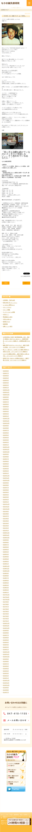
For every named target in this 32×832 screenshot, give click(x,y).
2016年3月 (6, 644)
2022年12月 (6, 475)
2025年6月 (6, 404)
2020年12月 (6, 533)
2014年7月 (6, 692)
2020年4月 (6, 552)
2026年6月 (6, 375)
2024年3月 (6, 440)
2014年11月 (6, 683)
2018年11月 (6, 568)
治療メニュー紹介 (7, 326)
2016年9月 (6, 630)
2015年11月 (6, 654)
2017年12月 (6, 594)
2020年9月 (6, 540)
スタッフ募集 (6, 309)
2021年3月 (6, 525)
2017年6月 (6, 609)
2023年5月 (6, 463)
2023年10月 (6, 452)
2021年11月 (6, 506)
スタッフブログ (7, 307)
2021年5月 (6, 521)
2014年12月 (6, 680)
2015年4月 (6, 671)
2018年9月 (6, 573)
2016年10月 (6, 628)
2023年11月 (6, 449)
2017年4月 (6, 613)
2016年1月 (6, 649)
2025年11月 (6, 392)
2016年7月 (6, 635)
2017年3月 (6, 616)
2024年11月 (6, 421)
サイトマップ (26, 818)
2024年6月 (6, 433)
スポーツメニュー (23, 816)
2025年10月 (6, 394)
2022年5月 (6, 492)
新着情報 (5, 324)
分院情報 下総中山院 (9, 300)
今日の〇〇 (6, 314)
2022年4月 (6, 494)
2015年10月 (6, 656)
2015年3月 (6, 673)
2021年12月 (6, 504)
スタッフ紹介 (9, 814)
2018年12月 (6, 566)
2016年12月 (6, 623)
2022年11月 (6, 478)
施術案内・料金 (18, 814)
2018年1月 (6, 592)
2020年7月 (6, 544)
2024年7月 (6, 430)
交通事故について (16, 818)
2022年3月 (6, 497)
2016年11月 (6, 625)
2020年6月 (6, 547)
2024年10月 (6, 423)
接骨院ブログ (6, 321)
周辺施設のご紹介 (7, 317)
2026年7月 (6, 373)
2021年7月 (6, 516)
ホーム (3, 814)
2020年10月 (6, 537)
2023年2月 (6, 471)
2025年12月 (6, 390)
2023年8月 (6, 456)
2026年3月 (6, 382)
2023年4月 (6, 466)
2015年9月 (6, 659)
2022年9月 (6, 483)
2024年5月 (6, 435)
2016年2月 (6, 647)
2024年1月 (6, 444)
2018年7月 (6, 578)
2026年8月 (6, 371)
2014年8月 (6, 690)
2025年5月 (6, 406)
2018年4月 (6, 585)
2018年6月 (6, 580)
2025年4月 (6, 409)
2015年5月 (6, 668)
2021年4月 (6, 523)
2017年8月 (6, 604)
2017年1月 (6, 621)
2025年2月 (6, 413)
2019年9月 (6, 556)
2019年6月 (6, 559)
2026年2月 (6, 385)
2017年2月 (6, 618)
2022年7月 (6, 487)
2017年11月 (6, 597)
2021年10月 (6, 509)
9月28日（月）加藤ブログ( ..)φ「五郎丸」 (15, 16)
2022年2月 (6, 499)
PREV (6, 283)
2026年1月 (6, 387)
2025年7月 (6, 402)
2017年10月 (6, 599)
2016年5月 (6, 640)
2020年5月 (6, 549)
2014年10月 (6, 685)
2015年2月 (6, 675)
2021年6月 (6, 518)
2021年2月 (6, 528)
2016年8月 (6, 632)
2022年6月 (6, 490)
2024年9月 (6, 425)
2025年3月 (6, 411)
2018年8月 (6, 575)
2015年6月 (6, 666)
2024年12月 (6, 418)
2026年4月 (6, 380)
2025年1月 (6, 416)
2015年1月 (6, 678)
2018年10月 (6, 571)
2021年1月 (6, 530)
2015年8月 (6, 661)
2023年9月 (6, 454)
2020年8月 (6, 542)
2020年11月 (6, 535)
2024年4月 (6, 437)
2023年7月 (6, 459)
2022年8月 (6, 485)
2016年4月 (6, 642)
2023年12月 (6, 447)
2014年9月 (6, 687)
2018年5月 (6, 583)
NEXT (26, 283)
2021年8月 (6, 513)
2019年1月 (6, 563)
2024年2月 (6, 442)
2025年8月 (6, 399)
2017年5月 (6, 611)
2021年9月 (6, 511)
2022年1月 (6, 502)
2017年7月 (6, 606)
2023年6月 (6, 461)
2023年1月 (6, 473)
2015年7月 (6, 664)
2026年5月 (6, 378)
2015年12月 (6, 652)
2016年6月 (6, 637)
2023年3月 (6, 468)
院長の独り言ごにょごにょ (10, 302)
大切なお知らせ (7, 319)
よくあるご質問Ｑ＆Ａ (9, 305)
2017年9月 (6, 602)
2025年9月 (6, 397)
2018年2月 (6, 590)
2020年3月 (6, 554)
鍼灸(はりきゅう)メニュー (10, 816)
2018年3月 (6, 587)
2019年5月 (6, 561)
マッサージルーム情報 (9, 312)
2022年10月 (6, 480)
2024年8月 (6, 428)
